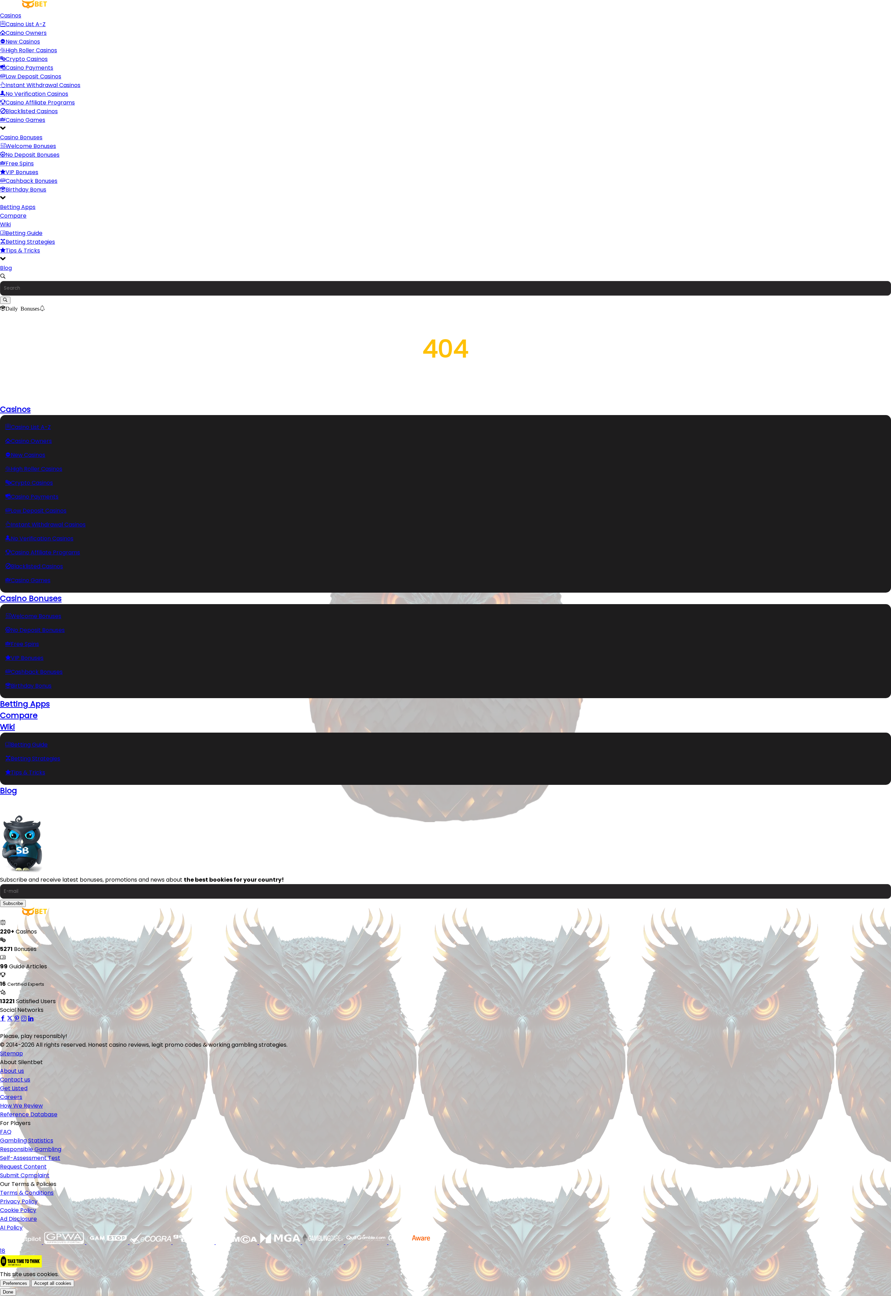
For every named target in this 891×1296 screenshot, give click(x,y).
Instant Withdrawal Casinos (43, 85)
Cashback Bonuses (31, 181)
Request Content (23, 1167)
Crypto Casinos (27, 59)
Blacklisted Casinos (32, 111)
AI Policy (11, 1228)
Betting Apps (18, 207)
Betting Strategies (30, 242)
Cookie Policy (18, 1210)
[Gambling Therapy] (194, 1242)
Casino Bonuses (21, 137)
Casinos (10, 15)
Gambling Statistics (26, 1141)
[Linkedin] (30, 1019)
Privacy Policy (19, 1201)
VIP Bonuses (22, 172)
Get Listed (13, 1088)
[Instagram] (23, 1019)
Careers (11, 1097)
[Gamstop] (107, 1242)
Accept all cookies (52, 1283)
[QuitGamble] (366, 1242)
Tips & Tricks (23, 251)
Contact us (15, 1080)
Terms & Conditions (27, 1193)
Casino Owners (26, 33)
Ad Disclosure (18, 1219)
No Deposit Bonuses (33, 155)
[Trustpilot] (21, 1242)
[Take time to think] (21, 1266)
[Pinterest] (16, 1019)
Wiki (5, 224)
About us (12, 1071)
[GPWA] (64, 1242)
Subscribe (13, 903)
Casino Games (25, 120)
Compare (13, 216)
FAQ (5, 1132)
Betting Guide (24, 233)
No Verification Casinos (37, 94)
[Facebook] (3, 1019)
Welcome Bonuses (31, 146)
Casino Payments (29, 68)
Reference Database (28, 1114)
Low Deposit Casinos (33, 76)
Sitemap (11, 1053)
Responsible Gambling (30, 1149)
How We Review (21, 1106)
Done (8, 1292)
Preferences (15, 1283)
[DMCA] (237, 1242)
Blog (6, 268)
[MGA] (280, 1242)
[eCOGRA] (151, 1242)
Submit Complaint (24, 1175)
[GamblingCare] (323, 1242)
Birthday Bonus (26, 190)
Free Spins (20, 163)
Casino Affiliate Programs (40, 103)
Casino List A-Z (26, 24)
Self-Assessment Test (30, 1158)
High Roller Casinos (31, 50)
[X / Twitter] (10, 1019)
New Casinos (23, 42)
